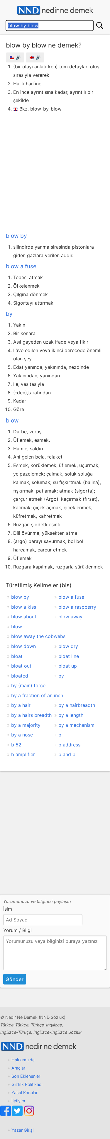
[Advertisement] (55, 171)
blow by (16, 235)
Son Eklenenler (25, 1076)
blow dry (68, 646)
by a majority (25, 725)
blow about (23, 616)
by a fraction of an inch (37, 695)
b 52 (16, 745)
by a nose (22, 735)
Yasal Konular (24, 1092)
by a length (70, 715)
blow (12, 420)
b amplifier (23, 754)
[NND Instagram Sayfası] (29, 1114)
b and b (66, 754)
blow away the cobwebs (38, 636)
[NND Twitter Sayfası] (18, 1114)
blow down (23, 646)
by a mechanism (76, 725)
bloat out (21, 666)
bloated (19, 676)
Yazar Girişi (22, 1130)
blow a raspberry (77, 607)
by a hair (21, 705)
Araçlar (18, 1067)
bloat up (67, 666)
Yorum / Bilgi (17, 930)
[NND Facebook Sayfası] (6, 1114)
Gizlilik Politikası (26, 1084)
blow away (70, 616)
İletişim (18, 1100)
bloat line (68, 656)
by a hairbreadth (76, 705)
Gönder (15, 979)
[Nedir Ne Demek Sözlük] (55, 10)
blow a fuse (21, 266)
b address (69, 745)
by (9, 313)
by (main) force (28, 685)
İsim (7, 909)
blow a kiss (23, 607)
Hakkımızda (23, 1059)
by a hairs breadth (31, 715)
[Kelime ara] (99, 25)
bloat (17, 656)
